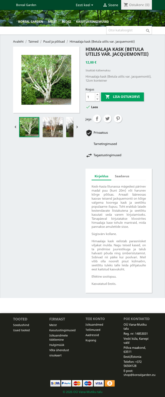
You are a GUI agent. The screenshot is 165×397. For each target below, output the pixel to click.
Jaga (97, 119)
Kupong (91, 340)
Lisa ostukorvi (122, 96)
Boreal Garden (26, 5)
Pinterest (118, 119)
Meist (52, 21)
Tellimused (93, 330)
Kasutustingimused (92, 21)
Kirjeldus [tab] (101, 176)
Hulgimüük (56, 345)
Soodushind (21, 325)
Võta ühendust (59, 350)
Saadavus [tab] (122, 176)
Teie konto (95, 319)
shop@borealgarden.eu (140, 375)
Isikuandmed (94, 324)
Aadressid (92, 335)
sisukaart (55, 355)
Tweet (107, 119)
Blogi (66, 21)
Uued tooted (21, 330)
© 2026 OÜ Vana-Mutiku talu (82, 392)
